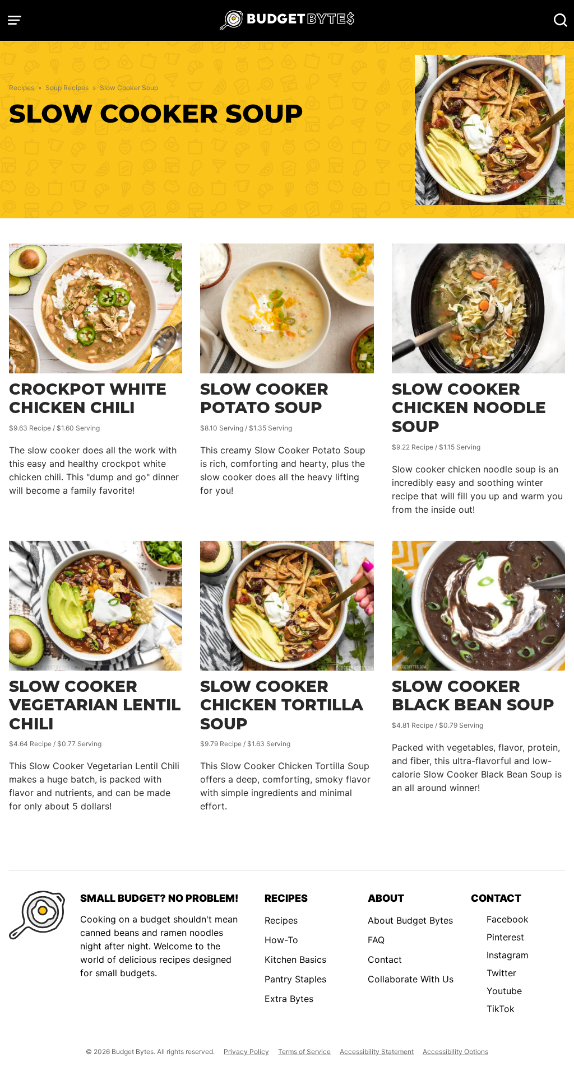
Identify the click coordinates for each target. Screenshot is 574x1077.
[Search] (560, 20)
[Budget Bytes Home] (287, 20)
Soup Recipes (67, 87)
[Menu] (14, 20)
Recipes (21, 87)
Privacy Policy (246, 1051)
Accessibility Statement (377, 1051)
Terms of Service (304, 1051)
